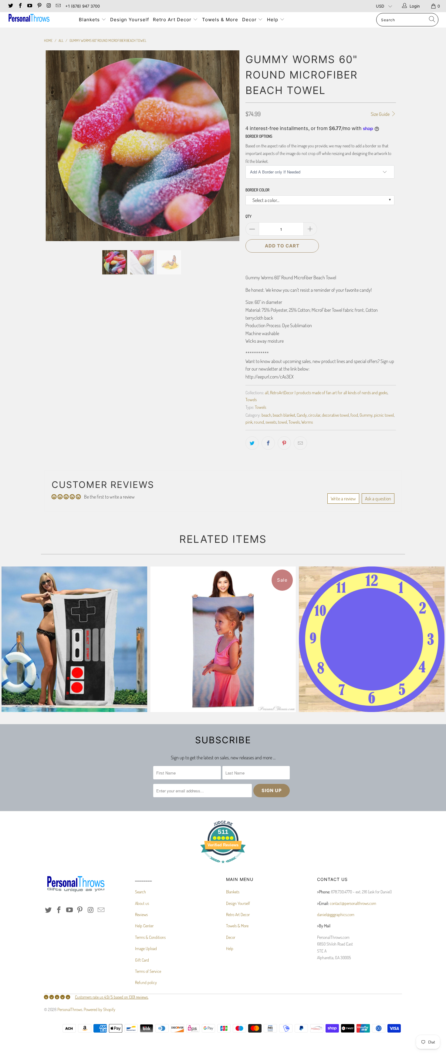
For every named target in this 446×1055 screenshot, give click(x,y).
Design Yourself (129, 19)
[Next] (229, 145)
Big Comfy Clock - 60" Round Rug (371, 639)
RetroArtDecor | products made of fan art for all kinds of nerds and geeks (328, 392)
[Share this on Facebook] (268, 443)
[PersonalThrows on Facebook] (19, 6)
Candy (302, 415)
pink (248, 422)
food (354, 415)
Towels (251, 399)
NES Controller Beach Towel (74, 639)
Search (140, 891)
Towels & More (220, 19)
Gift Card (142, 960)
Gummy (366, 415)
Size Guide (380, 114)
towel (282, 422)
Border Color (257, 189)
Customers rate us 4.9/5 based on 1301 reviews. (111, 997)
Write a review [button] (343, 499)
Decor (250, 19)
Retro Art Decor (173, 19)
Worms (307, 422)
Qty (248, 216)
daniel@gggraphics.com (335, 914)
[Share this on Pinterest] (284, 443)
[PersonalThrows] (38, 18)
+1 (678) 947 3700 (82, 6)
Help (273, 19)
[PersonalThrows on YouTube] (29, 6)
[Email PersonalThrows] (58, 6)
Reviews (141, 914)
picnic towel (384, 415)
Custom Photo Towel (223, 639)
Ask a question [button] (378, 499)
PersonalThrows (69, 1009)
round (259, 422)
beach (266, 415)
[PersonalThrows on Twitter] (10, 6)
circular (314, 415)
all (267, 392)
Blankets (90, 19)
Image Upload (146, 948)
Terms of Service (148, 971)
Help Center (144, 925)
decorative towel (335, 415)
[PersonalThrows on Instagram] (48, 6)
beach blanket (284, 415)
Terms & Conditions (150, 937)
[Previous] (54, 145)
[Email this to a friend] (300, 443)
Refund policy (146, 982)
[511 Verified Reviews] (223, 866)
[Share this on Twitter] (252, 443)
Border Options (258, 136)
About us (142, 903)
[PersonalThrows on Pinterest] (39, 6)
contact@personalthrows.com (353, 903)
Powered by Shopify (99, 1009)
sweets (270, 422)
